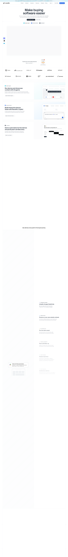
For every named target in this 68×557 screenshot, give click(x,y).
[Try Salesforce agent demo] (4, 43)
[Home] (6, 3)
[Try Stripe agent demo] (4, 38)
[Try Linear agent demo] (4, 41)
